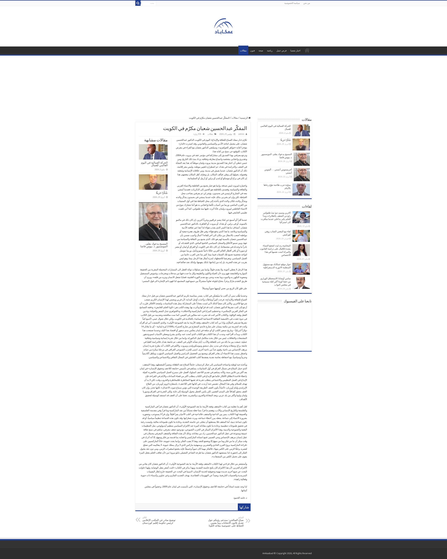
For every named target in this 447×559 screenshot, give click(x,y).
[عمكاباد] (223, 25)
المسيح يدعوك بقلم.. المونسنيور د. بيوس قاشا (154, 245)
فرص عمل (281, 50)
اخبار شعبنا (295, 50)
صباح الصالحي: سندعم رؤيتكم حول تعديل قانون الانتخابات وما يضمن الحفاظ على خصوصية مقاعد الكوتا (226, 521)
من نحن (306, 3)
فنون (252, 50)
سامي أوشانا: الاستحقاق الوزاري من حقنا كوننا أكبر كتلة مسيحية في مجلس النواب (275, 281)
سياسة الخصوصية (292, 3)
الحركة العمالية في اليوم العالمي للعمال (154, 164)
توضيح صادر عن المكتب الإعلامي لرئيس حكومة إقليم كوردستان (158, 520)
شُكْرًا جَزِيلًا (162, 192)
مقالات (243, 50)
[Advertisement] (223, 81)
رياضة (270, 50)
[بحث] (138, 3)
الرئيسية (307, 50)
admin (241, 134)
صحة (261, 50)
